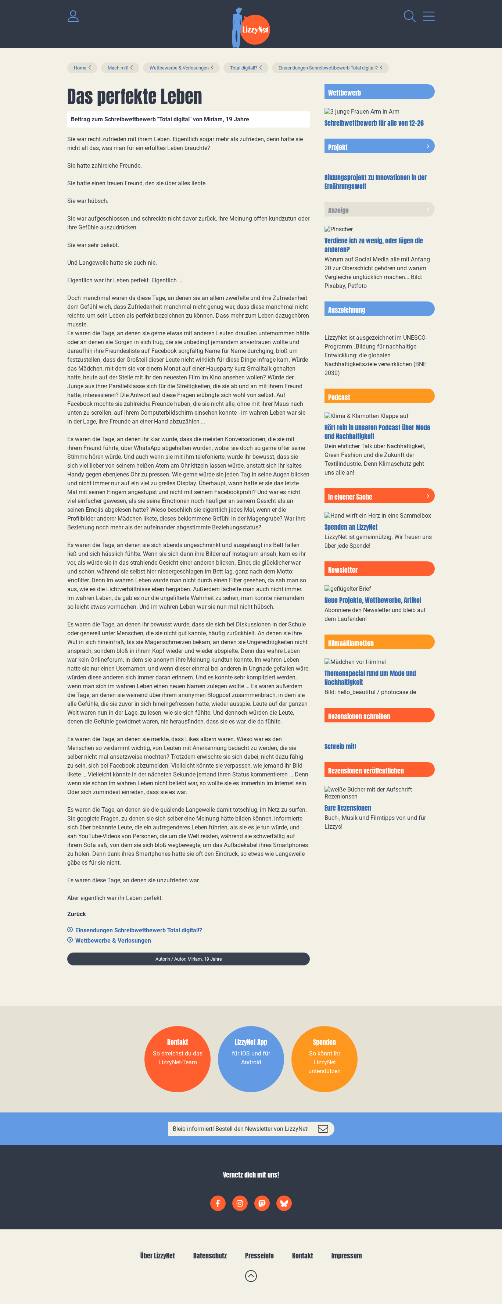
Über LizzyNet (157, 1256)
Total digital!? (243, 68)
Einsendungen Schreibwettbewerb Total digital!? (328, 68)
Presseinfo (259, 1256)
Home (80, 68)
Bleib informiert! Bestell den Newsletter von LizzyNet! (241, 1128)
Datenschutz (210, 1256)
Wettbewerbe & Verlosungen (179, 68)
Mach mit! (118, 68)
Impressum (346, 1256)
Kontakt (302, 1256)
